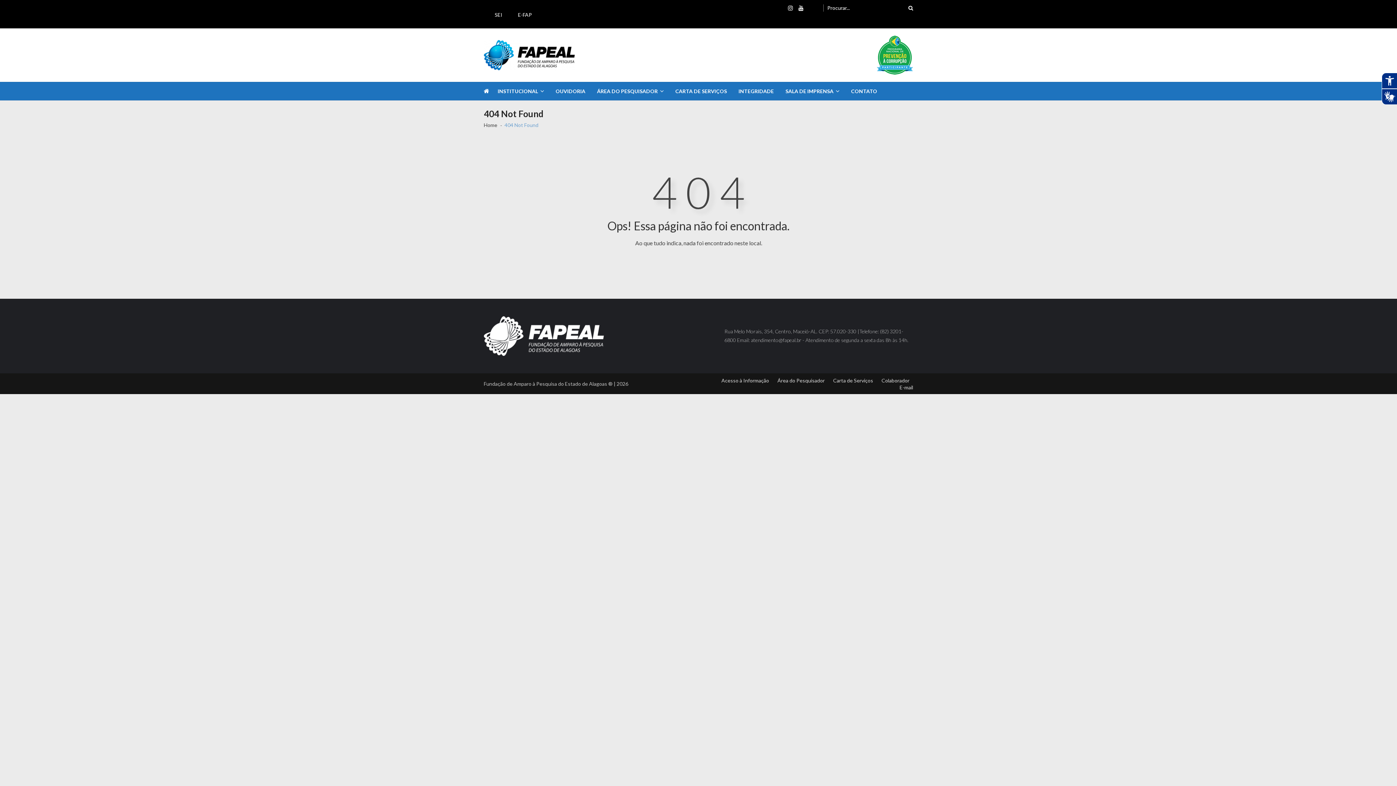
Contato (864, 91)
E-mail (906, 387)
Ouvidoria (570, 91)
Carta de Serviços (701, 91)
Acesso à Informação (745, 380)
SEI (498, 15)
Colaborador (895, 380)
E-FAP (525, 15)
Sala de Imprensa (809, 91)
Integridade (756, 91)
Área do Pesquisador (627, 91)
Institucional (518, 91)
